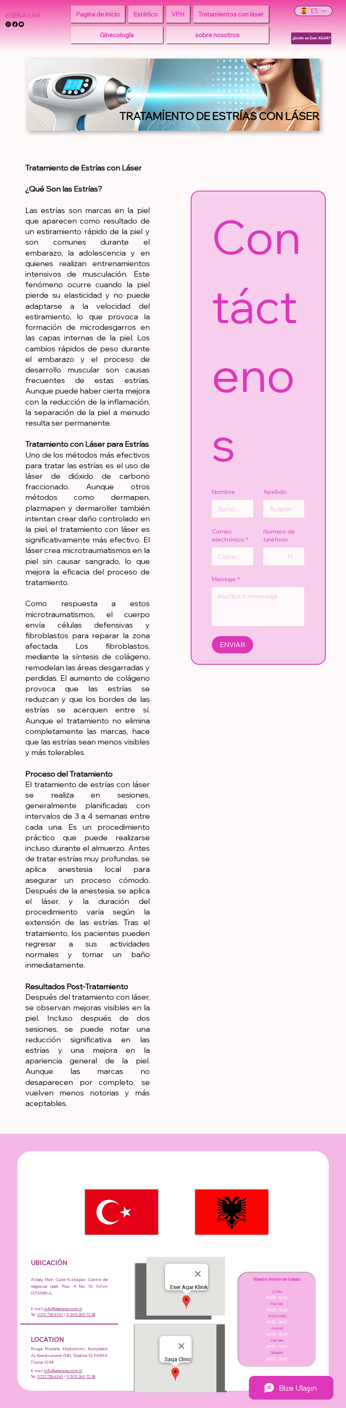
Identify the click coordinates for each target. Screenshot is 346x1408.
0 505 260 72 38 (80, 1314)
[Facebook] (15, 24)
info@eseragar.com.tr (63, 1308)
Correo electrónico (230, 536)
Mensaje (226, 579)
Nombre (223, 492)
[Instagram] (8, 24)
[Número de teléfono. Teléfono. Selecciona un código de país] (277, 556)
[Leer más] (308, 175)
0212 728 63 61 (50, 1314)
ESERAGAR (23, 15)
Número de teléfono (279, 536)
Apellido (275, 492)
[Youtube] (21, 24)
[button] (145, 14)
